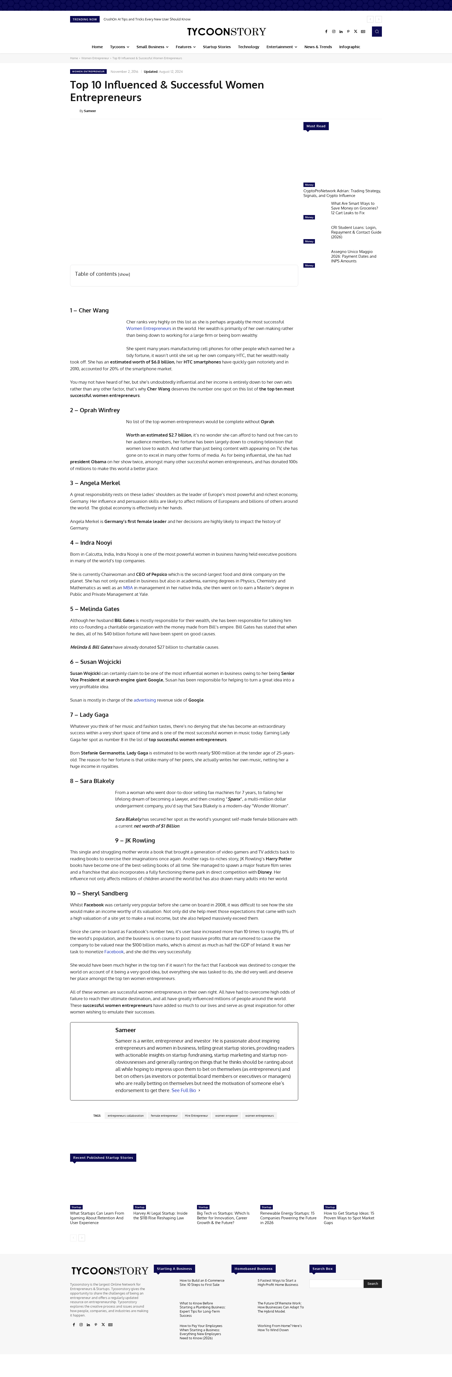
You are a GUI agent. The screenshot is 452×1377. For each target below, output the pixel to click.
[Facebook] (326, 31)
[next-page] (81, 1238)
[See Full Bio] (199, 1090)
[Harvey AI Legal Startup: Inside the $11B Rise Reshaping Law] (162, 1186)
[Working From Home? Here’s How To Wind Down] (242, 1333)
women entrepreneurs (259, 1115)
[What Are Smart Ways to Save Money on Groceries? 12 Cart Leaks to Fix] (315, 211)
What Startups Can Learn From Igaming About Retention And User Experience (97, 1218)
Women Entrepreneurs (148, 328)
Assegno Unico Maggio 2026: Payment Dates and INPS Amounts (353, 256)
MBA (127, 587)
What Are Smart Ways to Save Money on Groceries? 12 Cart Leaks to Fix (354, 208)
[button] (377, 31)
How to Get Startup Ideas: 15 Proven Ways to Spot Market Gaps (349, 1218)
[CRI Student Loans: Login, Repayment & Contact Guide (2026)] (315, 235)
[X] (355, 31)
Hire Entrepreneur (196, 1115)
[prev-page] (73, 1238)
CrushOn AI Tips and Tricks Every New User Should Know (147, 19)
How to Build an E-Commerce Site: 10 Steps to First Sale (202, 1282)
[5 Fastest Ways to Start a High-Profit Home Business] (242, 1288)
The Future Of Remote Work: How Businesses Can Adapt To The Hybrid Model (281, 1307)
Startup (76, 1207)
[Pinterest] (348, 31)
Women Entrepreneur (95, 58)
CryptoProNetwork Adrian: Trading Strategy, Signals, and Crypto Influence (342, 193)
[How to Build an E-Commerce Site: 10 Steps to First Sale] (165, 1288)
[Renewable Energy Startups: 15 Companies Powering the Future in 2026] (289, 1186)
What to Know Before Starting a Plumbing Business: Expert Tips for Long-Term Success (202, 1309)
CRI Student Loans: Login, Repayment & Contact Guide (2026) (356, 232)
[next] (378, 19)
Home (74, 58)
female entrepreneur (164, 1115)
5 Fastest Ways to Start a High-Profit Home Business (278, 1282)
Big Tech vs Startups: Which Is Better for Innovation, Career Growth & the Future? (223, 1218)
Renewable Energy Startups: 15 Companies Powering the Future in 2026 (288, 1218)
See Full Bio (184, 1090)
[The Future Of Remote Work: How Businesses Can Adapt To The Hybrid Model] (242, 1311)
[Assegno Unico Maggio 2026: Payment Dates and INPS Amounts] (315, 259)
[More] (385, 110)
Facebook (114, 951)
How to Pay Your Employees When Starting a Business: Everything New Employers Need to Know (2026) (201, 1332)
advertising (145, 700)
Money (309, 184)
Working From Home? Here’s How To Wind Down (280, 1328)
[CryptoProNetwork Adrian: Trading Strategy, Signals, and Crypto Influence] (342, 159)
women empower (226, 1115)
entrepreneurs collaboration (126, 1115)
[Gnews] (363, 31)
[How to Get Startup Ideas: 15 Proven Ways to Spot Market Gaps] (353, 1186)
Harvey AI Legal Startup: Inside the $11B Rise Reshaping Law (160, 1215)
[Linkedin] (341, 31)
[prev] (370, 19)
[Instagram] (333, 31)
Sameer (90, 111)
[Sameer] (75, 111)
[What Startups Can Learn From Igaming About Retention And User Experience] (99, 1186)
